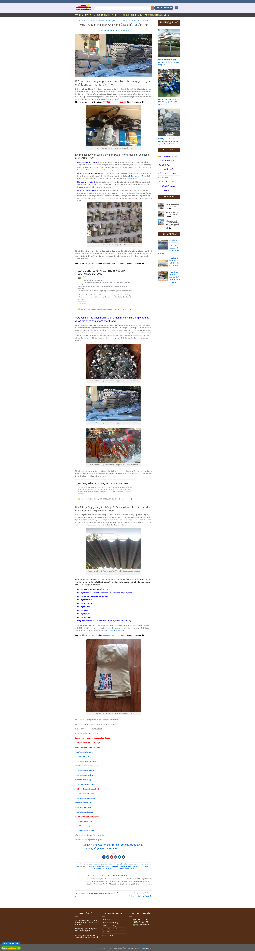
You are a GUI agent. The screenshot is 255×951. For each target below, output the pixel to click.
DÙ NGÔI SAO (164, 178)
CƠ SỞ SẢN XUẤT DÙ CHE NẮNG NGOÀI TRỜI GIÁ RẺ (114, 30)
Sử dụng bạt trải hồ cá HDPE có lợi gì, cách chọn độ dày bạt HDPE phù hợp (87, 922)
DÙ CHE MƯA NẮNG (137, 15)
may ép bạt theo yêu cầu (120, 20)
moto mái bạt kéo (134, 20)
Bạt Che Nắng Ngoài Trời (110, 935)
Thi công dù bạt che (134, 948)
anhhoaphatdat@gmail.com (89, 733)
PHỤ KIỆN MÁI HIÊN (110, 15)
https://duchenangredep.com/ (85, 798)
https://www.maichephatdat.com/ (87, 747)
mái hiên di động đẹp (167, 182)
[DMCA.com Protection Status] (147, 948)
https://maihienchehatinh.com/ (85, 770)
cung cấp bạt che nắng (104, 20)
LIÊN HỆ (166, 15)
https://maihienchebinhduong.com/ (87, 766)
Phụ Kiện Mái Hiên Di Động (110, 923)
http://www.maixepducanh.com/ (86, 784)
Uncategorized (164, 190)
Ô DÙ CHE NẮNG (124, 15)
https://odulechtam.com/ (83, 803)
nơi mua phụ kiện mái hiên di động (124, 868)
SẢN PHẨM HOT (98, 15)
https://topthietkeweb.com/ (84, 830)
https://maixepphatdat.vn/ (84, 752)
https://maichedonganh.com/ (85, 775)
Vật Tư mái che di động (109, 926)
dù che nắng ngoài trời (136, 176)
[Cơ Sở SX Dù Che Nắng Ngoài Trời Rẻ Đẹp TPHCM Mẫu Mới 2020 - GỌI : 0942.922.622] (83, 7)
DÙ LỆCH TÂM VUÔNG (167, 173)
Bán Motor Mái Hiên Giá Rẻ (110, 920)
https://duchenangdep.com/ (84, 793)
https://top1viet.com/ (82, 826)
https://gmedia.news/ (82, 757)
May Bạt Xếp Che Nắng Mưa (111, 929)
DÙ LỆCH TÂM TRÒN (166, 169)
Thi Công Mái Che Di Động (154, 15)
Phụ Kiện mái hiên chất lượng (114, 631)
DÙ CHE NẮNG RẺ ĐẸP (119, 948)
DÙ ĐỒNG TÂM (164, 165)
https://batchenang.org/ (83, 780)
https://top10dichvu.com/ (84, 821)
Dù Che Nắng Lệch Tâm (109, 932)
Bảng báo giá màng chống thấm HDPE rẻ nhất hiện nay (86, 929)
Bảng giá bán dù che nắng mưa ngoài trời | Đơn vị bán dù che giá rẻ (86, 937)
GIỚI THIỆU (87, 15)
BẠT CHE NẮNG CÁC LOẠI (168, 157)
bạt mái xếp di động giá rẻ (87, 20)
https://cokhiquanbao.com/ (84, 812)
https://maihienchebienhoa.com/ (86, 761)
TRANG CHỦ (79, 15)
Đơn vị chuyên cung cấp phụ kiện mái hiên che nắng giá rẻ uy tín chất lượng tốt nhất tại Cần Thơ (113, 866)
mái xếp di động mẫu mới (168, 186)
